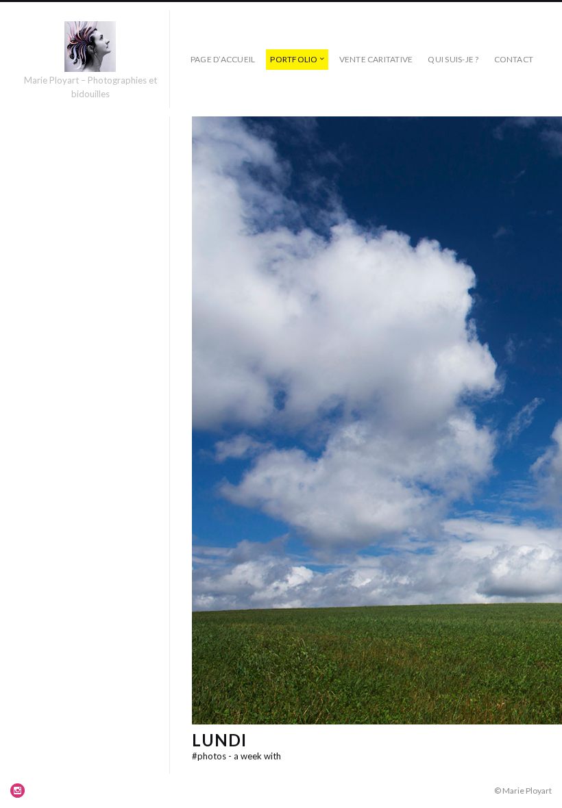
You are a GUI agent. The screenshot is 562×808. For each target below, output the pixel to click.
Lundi (219, 740)
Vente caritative (376, 59)
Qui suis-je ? (453, 59)
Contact (514, 59)
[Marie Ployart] (90, 46)
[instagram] (17, 790)
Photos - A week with (236, 755)
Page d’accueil (223, 59)
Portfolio (293, 59)
